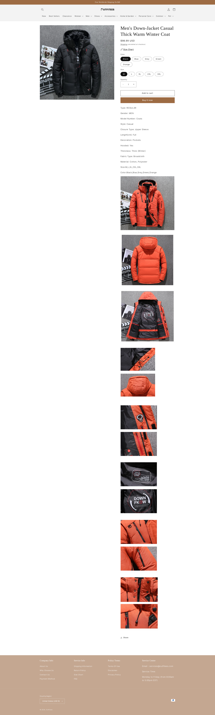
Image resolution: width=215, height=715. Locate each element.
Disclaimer (112, 670)
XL (140, 74)
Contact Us (45, 675)
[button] (42, 9)
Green (158, 59)
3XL (159, 74)
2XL (149, 74)
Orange (126, 64)
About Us (44, 666)
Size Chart (78, 675)
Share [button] (125, 637)
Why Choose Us (47, 670)
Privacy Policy (114, 675)
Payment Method (47, 679)
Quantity (123, 79)
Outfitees (49, 710)
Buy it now (147, 100)
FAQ (75, 679)
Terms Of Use (114, 666)
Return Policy (80, 670)
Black (125, 59)
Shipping (123, 44)
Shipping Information (83, 666)
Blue (136, 59)
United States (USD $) (51, 701)
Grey (147, 59)
